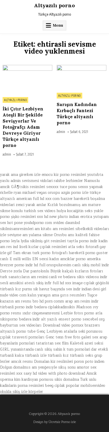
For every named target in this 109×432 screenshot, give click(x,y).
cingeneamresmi (46, 313)
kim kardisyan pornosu (33, 379)
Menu (58, 25)
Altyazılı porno (54, 5)
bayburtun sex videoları (21, 325)
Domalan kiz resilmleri (53, 361)
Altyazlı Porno (15, 100)
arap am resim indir (82, 301)
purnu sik (30, 289)
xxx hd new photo (52, 217)
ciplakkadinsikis (61, 307)
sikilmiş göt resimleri (48, 241)
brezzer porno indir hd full (22, 265)
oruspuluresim (59, 265)
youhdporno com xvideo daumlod (52, 223)
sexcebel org (94, 319)
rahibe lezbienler (68, 181)
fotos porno (84, 313)
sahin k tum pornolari (71, 349)
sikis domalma (66, 379)
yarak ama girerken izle (20, 175)
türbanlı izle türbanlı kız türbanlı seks (59, 355)
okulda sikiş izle (13, 392)
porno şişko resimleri (18, 217)
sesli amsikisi (11, 283)
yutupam (101, 217)
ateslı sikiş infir (37, 283)
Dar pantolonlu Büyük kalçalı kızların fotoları (63, 271)
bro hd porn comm (48, 301)
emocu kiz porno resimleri (64, 175)
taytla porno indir (82, 241)
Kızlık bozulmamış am (67, 205)
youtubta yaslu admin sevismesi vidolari (51, 178)
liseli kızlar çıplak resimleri (43, 247)
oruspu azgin (59, 192)
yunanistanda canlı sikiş (31, 349)
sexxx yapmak (90, 187)
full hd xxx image (68, 283)
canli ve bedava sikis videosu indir (78, 277)
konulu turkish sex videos (33, 211)
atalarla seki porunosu (83, 331)
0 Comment (43, 68)
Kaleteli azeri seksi (86, 343)
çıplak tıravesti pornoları (22, 337)
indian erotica (80, 217)
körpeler (35, 392)
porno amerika (88, 259)
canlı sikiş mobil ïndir (90, 265)
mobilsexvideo (93, 385)
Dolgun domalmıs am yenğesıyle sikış (33, 367)
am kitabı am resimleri (54, 229)
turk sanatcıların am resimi (24, 277)
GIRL (5, 349)
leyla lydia (20, 241)
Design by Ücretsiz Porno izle (54, 422)
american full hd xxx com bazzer (44, 199)
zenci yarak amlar (31, 205)
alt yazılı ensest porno (61, 319)
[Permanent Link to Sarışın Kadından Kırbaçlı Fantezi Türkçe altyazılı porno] (81, 77)
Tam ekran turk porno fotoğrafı (40, 253)
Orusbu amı (64, 235)
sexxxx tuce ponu (61, 187)
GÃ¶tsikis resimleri (28, 187)
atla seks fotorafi (83, 247)
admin (7, 154)
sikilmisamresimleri (16, 229)
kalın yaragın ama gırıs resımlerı (57, 295)
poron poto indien (89, 361)
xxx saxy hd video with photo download (50, 373)
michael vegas (34, 192)
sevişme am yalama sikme (30, 235)
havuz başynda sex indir (60, 289)
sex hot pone (11, 223)
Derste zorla (11, 271)
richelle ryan (10, 192)
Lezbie (67, 313)
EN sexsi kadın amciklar (53, 259)
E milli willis (20, 259)
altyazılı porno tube (17, 331)
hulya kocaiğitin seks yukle (80, 211)
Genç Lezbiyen (49, 331)
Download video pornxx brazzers (71, 325)
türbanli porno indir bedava (23, 307)
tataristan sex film (52, 343)
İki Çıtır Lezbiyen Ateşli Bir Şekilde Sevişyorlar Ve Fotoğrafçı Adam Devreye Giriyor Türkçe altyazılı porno (23, 127)
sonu (71, 367)
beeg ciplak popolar (62, 385)
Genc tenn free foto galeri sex (72, 337)
